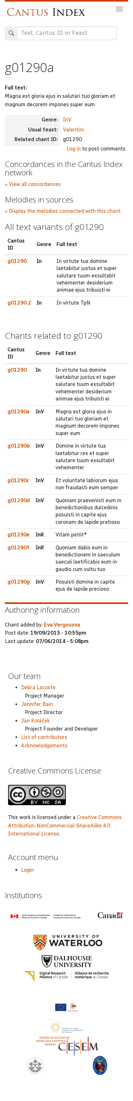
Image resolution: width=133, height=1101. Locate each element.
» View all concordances (33, 184)
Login (27, 870)
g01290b (18, 446)
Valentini (73, 130)
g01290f (18, 548)
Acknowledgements (44, 746)
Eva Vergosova (62, 625)
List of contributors (44, 737)
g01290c (18, 480)
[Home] (47, 9)
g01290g (18, 582)
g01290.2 (19, 303)
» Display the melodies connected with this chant (63, 211)
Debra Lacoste (38, 687)
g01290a (18, 412)
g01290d (18, 500)
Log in (73, 149)
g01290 (17, 261)
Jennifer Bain (37, 704)
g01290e (18, 535)
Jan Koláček (35, 721)
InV (67, 120)
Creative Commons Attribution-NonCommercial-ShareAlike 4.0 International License (65, 825)
